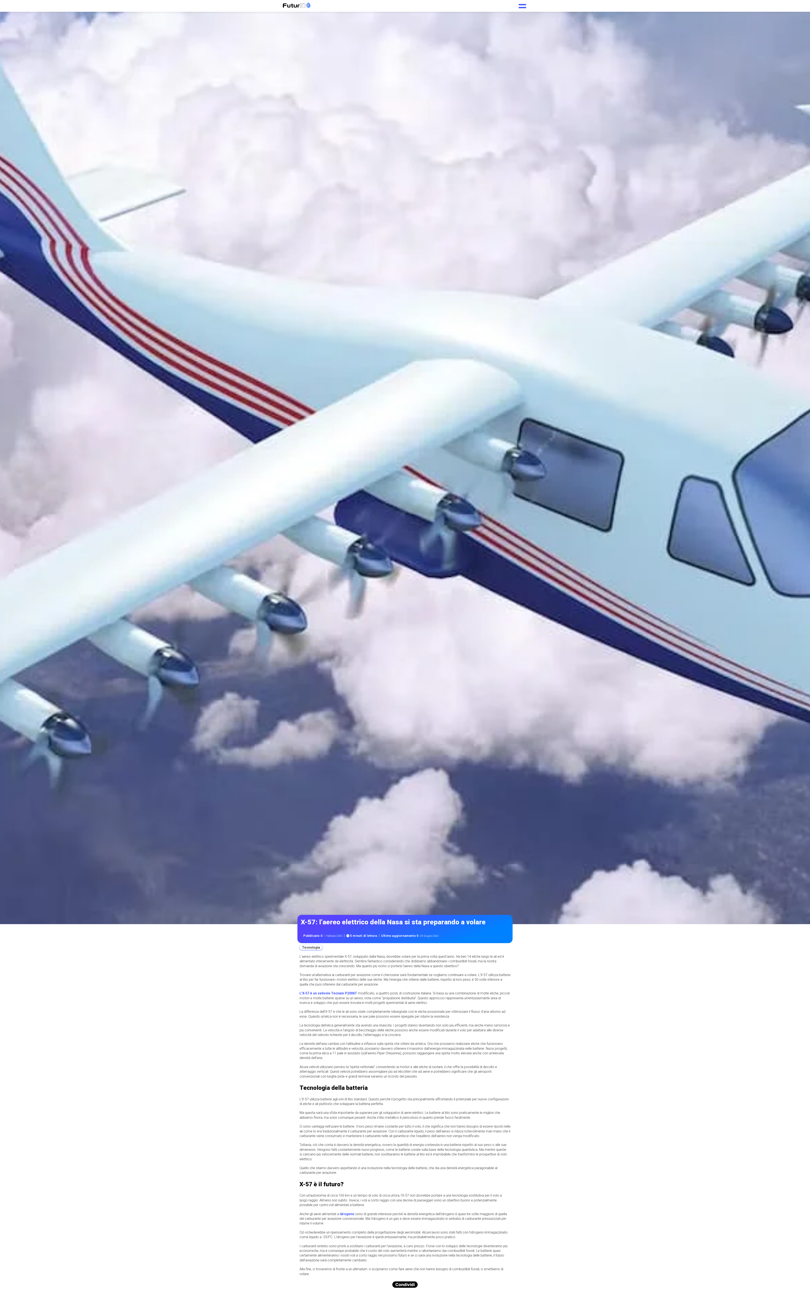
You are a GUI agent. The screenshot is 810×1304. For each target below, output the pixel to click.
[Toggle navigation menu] (522, 4)
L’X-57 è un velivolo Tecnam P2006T (328, 993)
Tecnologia (311, 947)
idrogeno (347, 1214)
